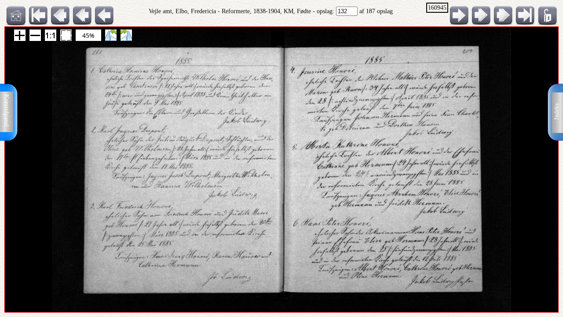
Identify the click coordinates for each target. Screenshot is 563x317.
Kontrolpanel (6, 110)
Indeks (556, 111)
